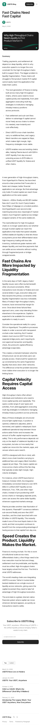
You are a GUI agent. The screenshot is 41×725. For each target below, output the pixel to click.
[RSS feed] (17, 717)
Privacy (4, 721)
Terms (11, 721)
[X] (14, 717)
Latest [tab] (12, 663)
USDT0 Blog (6, 717)
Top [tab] (5, 663)
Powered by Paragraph (22, 721)
